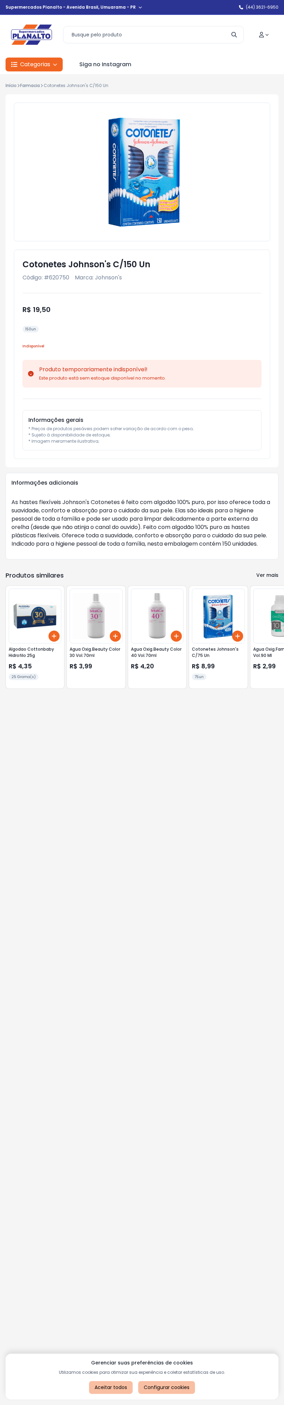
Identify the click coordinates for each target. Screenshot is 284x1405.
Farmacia (30, 85)
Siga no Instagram (105, 64)
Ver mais (267, 575)
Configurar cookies (166, 1387)
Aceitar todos (111, 1387)
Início (11, 85)
